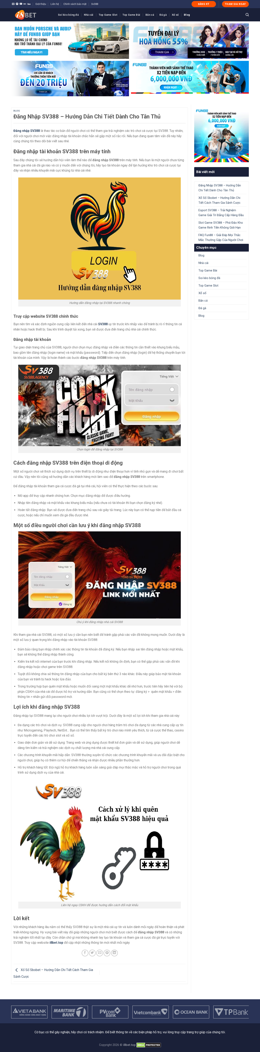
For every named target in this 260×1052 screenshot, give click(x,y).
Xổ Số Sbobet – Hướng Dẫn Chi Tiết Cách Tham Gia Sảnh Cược (219, 200)
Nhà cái (88, 14)
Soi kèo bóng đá (68, 14)
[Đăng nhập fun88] (190, 78)
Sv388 (94, 3)
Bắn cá (149, 14)
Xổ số (175, 14)
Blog (187, 14)
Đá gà (163, 14)
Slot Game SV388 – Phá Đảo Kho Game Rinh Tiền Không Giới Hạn (220, 225)
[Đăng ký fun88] (221, 134)
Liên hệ (55, 3)
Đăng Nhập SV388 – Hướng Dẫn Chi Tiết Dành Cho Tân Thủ (219, 188)
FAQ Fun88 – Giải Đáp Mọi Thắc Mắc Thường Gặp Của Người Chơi (220, 237)
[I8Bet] (31, 14)
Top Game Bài (131, 14)
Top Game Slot (108, 14)
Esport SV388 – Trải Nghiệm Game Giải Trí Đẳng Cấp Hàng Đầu (221, 212)
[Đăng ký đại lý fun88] (70, 41)
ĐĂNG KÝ (203, 4)
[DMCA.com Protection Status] (148, 1045)
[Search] (247, 15)
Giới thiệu (40, 3)
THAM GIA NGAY (235, 4)
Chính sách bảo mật (75, 3)
